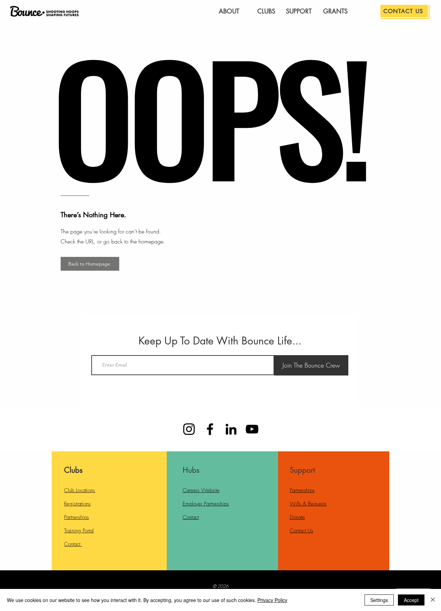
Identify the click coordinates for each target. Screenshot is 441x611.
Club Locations (79, 490)
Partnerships (76, 517)
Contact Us (301, 530)
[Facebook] (210, 429)
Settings (379, 600)
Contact (73, 544)
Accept (411, 600)
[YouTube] (252, 429)
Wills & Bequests (308, 503)
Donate (297, 517)
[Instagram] (189, 429)
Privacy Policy (272, 600)
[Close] (433, 599)
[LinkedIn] (231, 429)
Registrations (77, 503)
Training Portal (79, 530)
